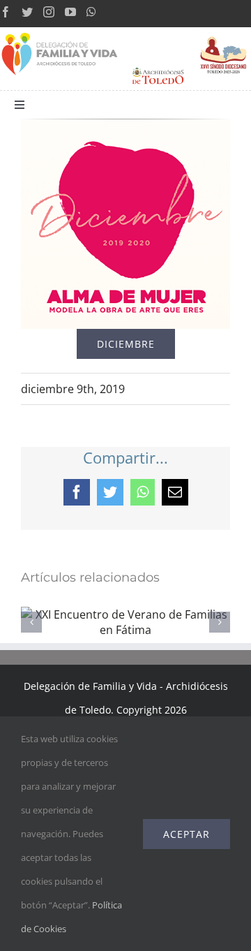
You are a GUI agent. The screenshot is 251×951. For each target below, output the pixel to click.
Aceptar (186, 834)
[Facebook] (5, 11)
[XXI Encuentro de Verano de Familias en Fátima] (125, 614)
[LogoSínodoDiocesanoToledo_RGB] (223, 32)
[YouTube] (70, 11)
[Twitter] (27, 11)
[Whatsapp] (91, 11)
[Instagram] (48, 11)
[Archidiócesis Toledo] (157, 67)
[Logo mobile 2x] (60, 32)
